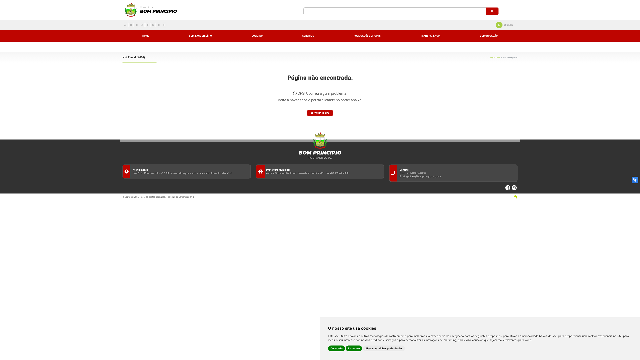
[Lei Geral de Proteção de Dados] (153, 25)
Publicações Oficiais (367, 35)
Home (145, 35)
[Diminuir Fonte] (137, 25)
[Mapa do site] (147, 25)
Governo (257, 35)
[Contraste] (164, 25)
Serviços (308, 35)
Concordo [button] (336, 348)
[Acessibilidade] (125, 25)
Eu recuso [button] (354, 348)
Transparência (430, 35)
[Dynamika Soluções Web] (487, 197)
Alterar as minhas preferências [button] (383, 348)
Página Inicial (495, 57)
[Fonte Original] (142, 25)
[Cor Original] (159, 25)
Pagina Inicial (321, 113)
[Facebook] (508, 187)
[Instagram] (515, 187)
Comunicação (489, 35)
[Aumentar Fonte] (131, 25)
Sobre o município (200, 35)
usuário (508, 25)
